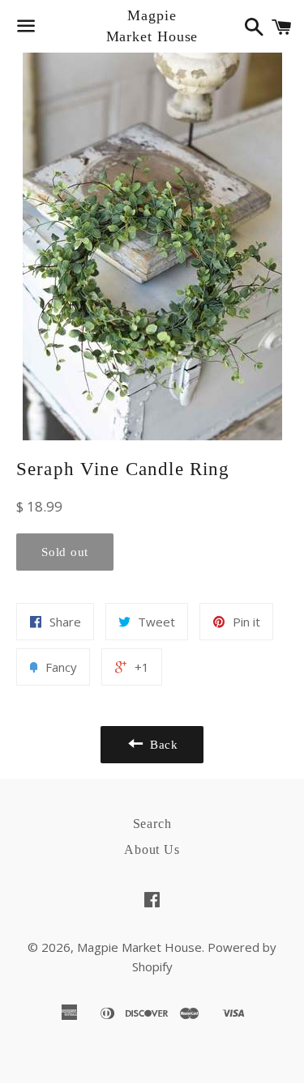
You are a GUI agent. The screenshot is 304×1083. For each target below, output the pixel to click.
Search (152, 823)
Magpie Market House (152, 25)
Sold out (64, 552)
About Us (151, 849)
